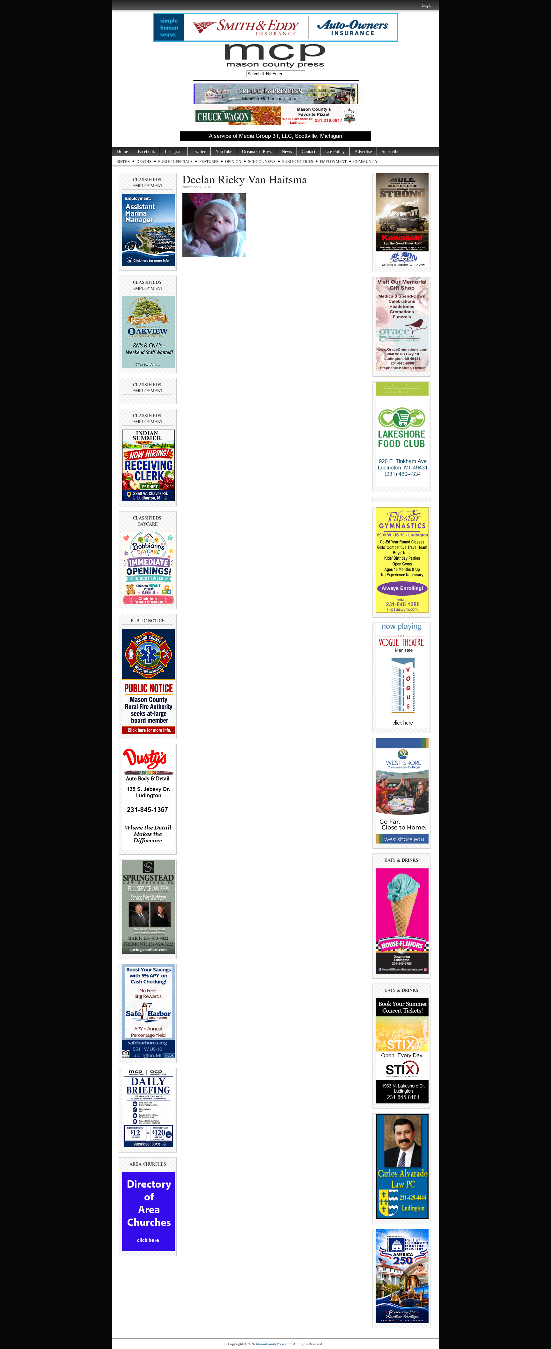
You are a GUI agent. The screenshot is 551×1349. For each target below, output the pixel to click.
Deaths (143, 161)
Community (365, 161)
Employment (333, 161)
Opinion (233, 161)
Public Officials (175, 161)
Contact (308, 151)
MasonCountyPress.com (273, 1344)
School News (262, 161)
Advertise (363, 151)
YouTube (224, 151)
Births (123, 161)
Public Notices (297, 161)
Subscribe (390, 151)
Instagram (174, 151)
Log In (427, 5)
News (287, 151)
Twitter (199, 151)
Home (122, 151)
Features (208, 161)
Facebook (146, 151)
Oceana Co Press (257, 151)
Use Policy (335, 151)
